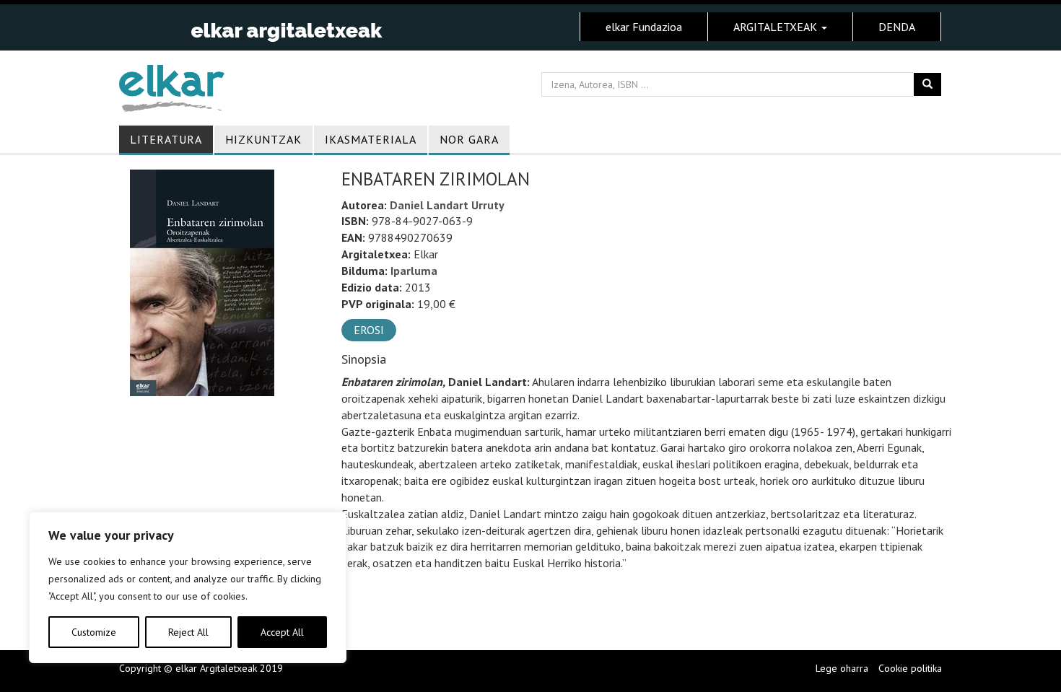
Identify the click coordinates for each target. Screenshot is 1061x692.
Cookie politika (910, 668)
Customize (93, 632)
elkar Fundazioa (644, 26)
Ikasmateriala (370, 139)
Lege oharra (842, 668)
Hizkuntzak (263, 139)
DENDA (896, 26)
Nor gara (469, 139)
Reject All (188, 632)
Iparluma (413, 270)
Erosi (369, 330)
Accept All (282, 632)
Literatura (166, 139)
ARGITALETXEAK (776, 26)
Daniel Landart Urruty (447, 205)
